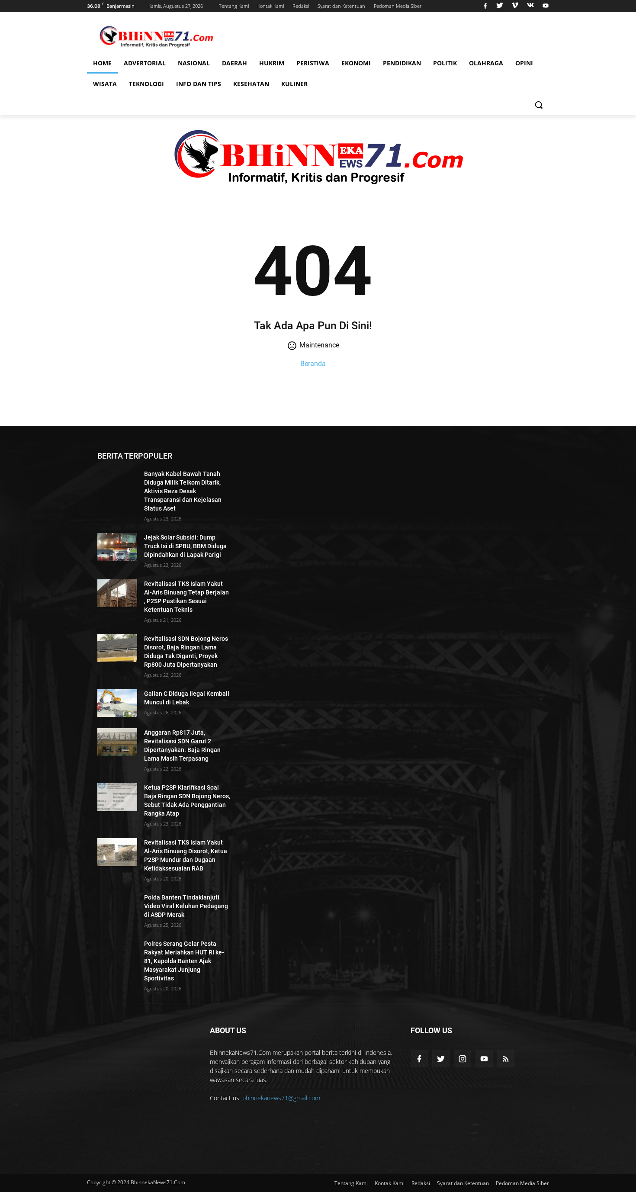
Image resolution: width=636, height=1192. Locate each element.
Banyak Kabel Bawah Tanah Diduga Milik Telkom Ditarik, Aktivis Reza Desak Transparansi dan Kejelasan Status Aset (183, 491)
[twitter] (500, 6)
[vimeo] (515, 6)
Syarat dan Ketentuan (341, 6)
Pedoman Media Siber (397, 6)
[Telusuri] (538, 104)
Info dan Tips (198, 84)
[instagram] (462, 1058)
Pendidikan (402, 63)
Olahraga (486, 63)
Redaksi (300, 6)
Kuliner (294, 84)
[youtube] (544, 6)
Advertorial (145, 63)
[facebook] (485, 6)
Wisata (105, 84)
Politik (445, 63)
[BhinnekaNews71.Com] (156, 36)
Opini (524, 63)
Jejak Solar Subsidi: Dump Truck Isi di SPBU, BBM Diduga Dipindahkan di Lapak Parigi (185, 546)
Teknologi (146, 84)
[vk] (530, 6)
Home (102, 63)
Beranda (313, 364)
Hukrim (271, 63)
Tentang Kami (234, 6)
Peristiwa (312, 63)
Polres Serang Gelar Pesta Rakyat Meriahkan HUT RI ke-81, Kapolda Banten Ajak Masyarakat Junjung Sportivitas (184, 961)
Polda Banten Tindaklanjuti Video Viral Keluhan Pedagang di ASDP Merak (186, 906)
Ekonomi (356, 63)
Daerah (234, 63)
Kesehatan (251, 84)
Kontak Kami (270, 6)
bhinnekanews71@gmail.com (281, 1098)
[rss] (505, 1058)
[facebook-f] (419, 1058)
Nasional (194, 63)
